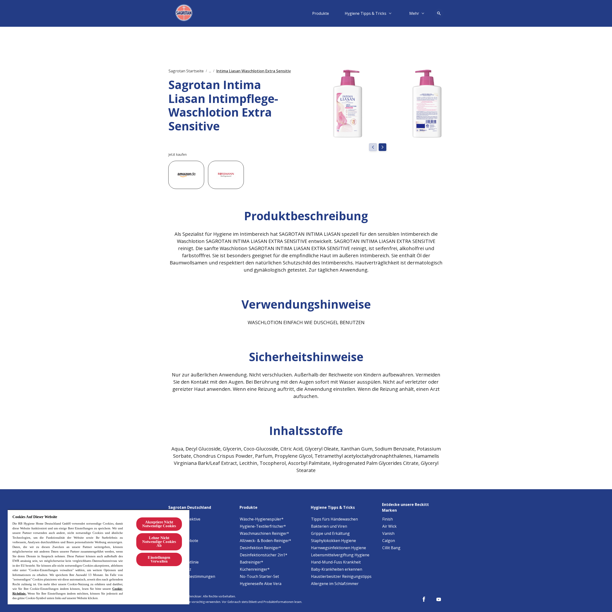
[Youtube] (439, 599)
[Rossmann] (226, 175)
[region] (98, 557)
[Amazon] (186, 175)
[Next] (382, 147)
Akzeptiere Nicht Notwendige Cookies (159, 524)
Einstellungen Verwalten (159, 559)
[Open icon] (439, 13)
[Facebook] (424, 599)
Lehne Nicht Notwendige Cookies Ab (159, 542)
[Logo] (184, 13)
